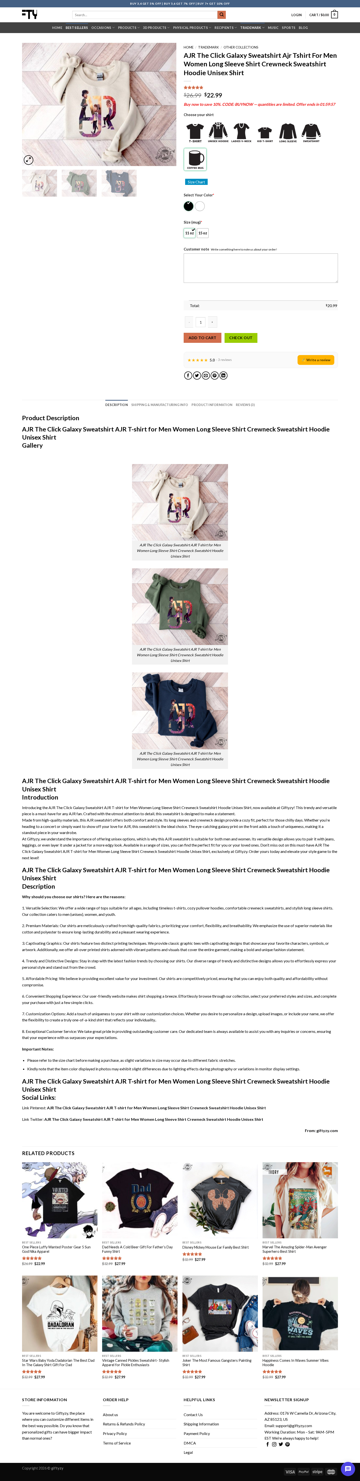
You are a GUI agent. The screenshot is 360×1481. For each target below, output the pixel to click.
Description (116, 405)
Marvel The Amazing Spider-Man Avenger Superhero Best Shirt (295, 1249)
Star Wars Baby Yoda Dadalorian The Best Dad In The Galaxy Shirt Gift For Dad (58, 1362)
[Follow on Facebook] (267, 1444)
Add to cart (202, 337)
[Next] (167, 104)
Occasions (101, 28)
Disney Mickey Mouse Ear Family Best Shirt (215, 1247)
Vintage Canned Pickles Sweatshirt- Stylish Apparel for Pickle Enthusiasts (135, 1362)
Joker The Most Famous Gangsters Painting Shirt (217, 1362)
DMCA (190, 1443)
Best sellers (77, 28)
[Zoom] (28, 160)
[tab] (116, 405)
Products (127, 28)
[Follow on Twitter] (281, 1444)
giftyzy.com (327, 1130)
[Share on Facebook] (188, 375)
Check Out (240, 337)
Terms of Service (117, 1443)
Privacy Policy (115, 1433)
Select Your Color (199, 195)
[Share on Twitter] (197, 375)
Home (57, 28)
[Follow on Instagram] (274, 1444)
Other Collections (241, 47)
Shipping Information (201, 1423)
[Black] (189, 206)
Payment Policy (197, 1433)
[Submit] (221, 15)
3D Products (154, 28)
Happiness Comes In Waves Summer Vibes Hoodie (296, 1362)
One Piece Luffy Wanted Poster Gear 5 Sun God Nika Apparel (56, 1249)
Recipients (224, 28)
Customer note (196, 249)
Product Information (212, 405)
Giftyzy (62, 1413)
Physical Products (190, 28)
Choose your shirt (199, 115)
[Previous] (31, 104)
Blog (303, 28)
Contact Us (193, 1414)
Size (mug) (193, 222)
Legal (188, 1452)
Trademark (250, 28)
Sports (288, 28)
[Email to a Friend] (206, 375)
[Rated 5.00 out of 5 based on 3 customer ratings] (261, 87)
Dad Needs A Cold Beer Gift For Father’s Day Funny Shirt (137, 1249)
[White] (200, 206)
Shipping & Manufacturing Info (159, 405)
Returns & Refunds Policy (124, 1423)
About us (110, 1414)
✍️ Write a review (315, 360)
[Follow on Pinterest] (287, 1444)
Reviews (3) (245, 405)
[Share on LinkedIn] (223, 375)
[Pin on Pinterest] (215, 375)
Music (273, 28)
